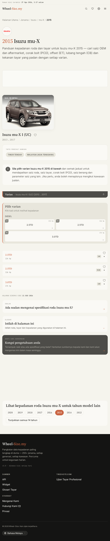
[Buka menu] (105, 8)
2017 (39, 412)
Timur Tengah (15, 155)
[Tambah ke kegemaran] (35, 135)
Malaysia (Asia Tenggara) (40, 155)
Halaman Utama (10, 20)
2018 (29, 412)
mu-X (41, 20)
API (4, 479)
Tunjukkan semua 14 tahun (22, 420)
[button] (55, 194)
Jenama (24, 20)
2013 (79, 412)
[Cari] (86, 8)
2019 (20, 412)
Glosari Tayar (9, 489)
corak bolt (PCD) (37, 53)
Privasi (5, 511)
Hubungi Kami (9, 506)
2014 (69, 412)
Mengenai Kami (10, 501)
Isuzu (33, 20)
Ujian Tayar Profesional (68, 479)
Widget (6, 484)
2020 (10, 412)
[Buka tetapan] (98, 8)
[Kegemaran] (92, 8)
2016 (49, 412)
